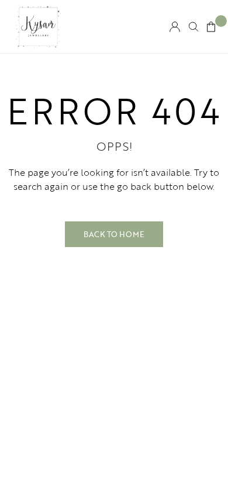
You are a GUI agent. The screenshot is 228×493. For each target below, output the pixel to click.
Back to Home (114, 234)
